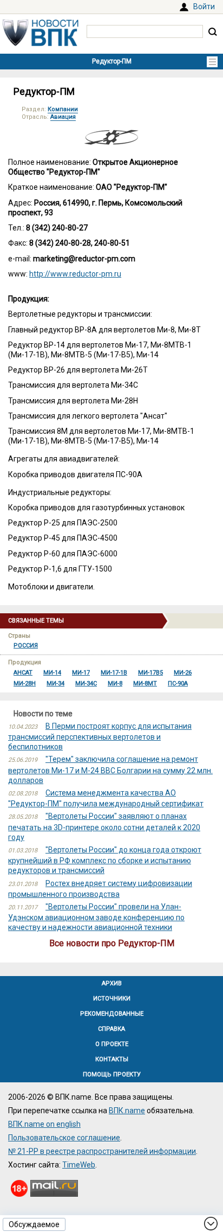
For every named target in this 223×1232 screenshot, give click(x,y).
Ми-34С (86, 683)
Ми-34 (55, 683)
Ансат (23, 672)
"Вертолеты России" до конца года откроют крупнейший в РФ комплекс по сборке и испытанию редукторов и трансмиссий (104, 860)
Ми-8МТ (145, 683)
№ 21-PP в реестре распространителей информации (102, 1151)
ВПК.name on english (44, 1124)
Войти (204, 6)
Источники (111, 998)
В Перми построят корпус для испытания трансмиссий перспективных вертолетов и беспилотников (100, 736)
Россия (26, 645)
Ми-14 (52, 672)
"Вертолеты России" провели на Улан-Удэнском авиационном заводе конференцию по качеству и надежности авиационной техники (96, 917)
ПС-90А (178, 683)
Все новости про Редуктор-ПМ (111, 943)
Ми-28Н (25, 683)
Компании (63, 109)
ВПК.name (127, 1110)
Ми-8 (115, 683)
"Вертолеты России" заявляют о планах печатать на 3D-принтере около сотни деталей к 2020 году (104, 826)
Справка (111, 1028)
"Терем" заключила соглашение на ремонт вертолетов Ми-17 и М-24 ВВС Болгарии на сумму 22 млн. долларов (110, 769)
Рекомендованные (111, 1013)
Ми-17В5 (150, 672)
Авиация (63, 116)
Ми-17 (81, 672)
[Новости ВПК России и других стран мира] (40, 43)
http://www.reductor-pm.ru (75, 274)
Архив (112, 983)
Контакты (111, 1059)
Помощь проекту (112, 1074)
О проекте (111, 1044)
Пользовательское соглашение (64, 1137)
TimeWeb (78, 1164)
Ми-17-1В (114, 672)
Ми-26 (183, 672)
